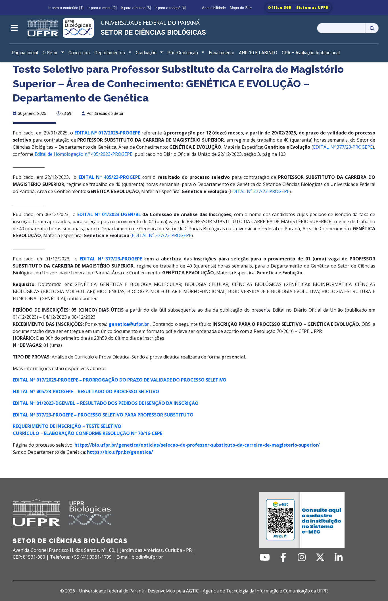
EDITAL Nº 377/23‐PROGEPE (343, 147)
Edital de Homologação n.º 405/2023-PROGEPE (83, 154)
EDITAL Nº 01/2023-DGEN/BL (109, 214)
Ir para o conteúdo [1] (66, 8)
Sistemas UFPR (312, 7)
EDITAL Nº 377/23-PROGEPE (259, 191)
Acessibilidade (214, 8)
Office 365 (279, 7)
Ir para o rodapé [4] (170, 8)
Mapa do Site (241, 8)
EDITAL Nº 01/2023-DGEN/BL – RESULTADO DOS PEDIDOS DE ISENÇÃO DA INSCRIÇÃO (106, 403)
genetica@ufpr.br (128, 324)
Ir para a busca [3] (136, 8)
